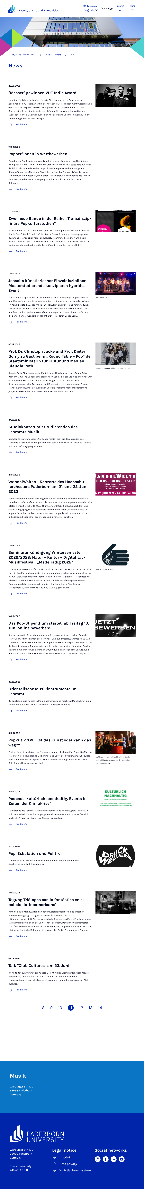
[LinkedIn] (114, 1159)
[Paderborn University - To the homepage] (11, 8)
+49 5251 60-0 (19, 1170)
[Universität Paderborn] (72, 1133)
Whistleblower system (75, 1170)
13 (91, 1007)
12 (81, 1007)
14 (100, 1007)
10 (60, 1007)
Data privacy (68, 1164)
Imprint (64, 1157)
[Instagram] (98, 1159)
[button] (92, 8)
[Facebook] (106, 1159)
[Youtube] (122, 1159)
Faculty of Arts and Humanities (39, 10)
